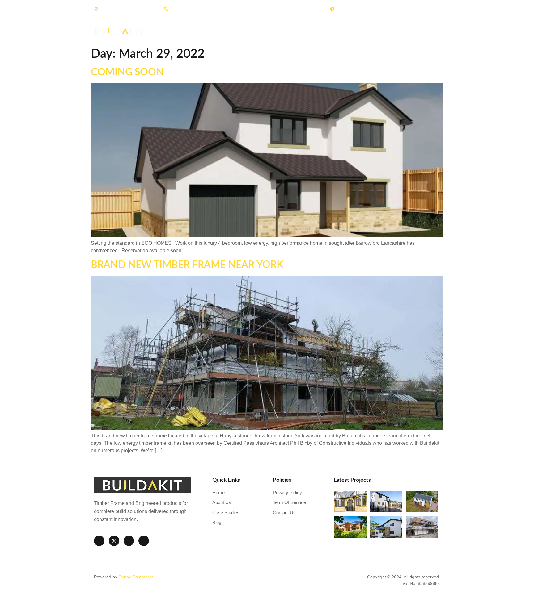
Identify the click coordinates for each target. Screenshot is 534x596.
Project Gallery (365, 31)
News (402, 31)
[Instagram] (129, 541)
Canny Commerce (136, 576)
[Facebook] (99, 541)
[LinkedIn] (143, 541)
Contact (430, 31)
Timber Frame (265, 31)
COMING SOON (127, 72)
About (230, 31)
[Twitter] (114, 541)
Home (204, 31)
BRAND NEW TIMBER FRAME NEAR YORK (187, 265)
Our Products (313, 31)
